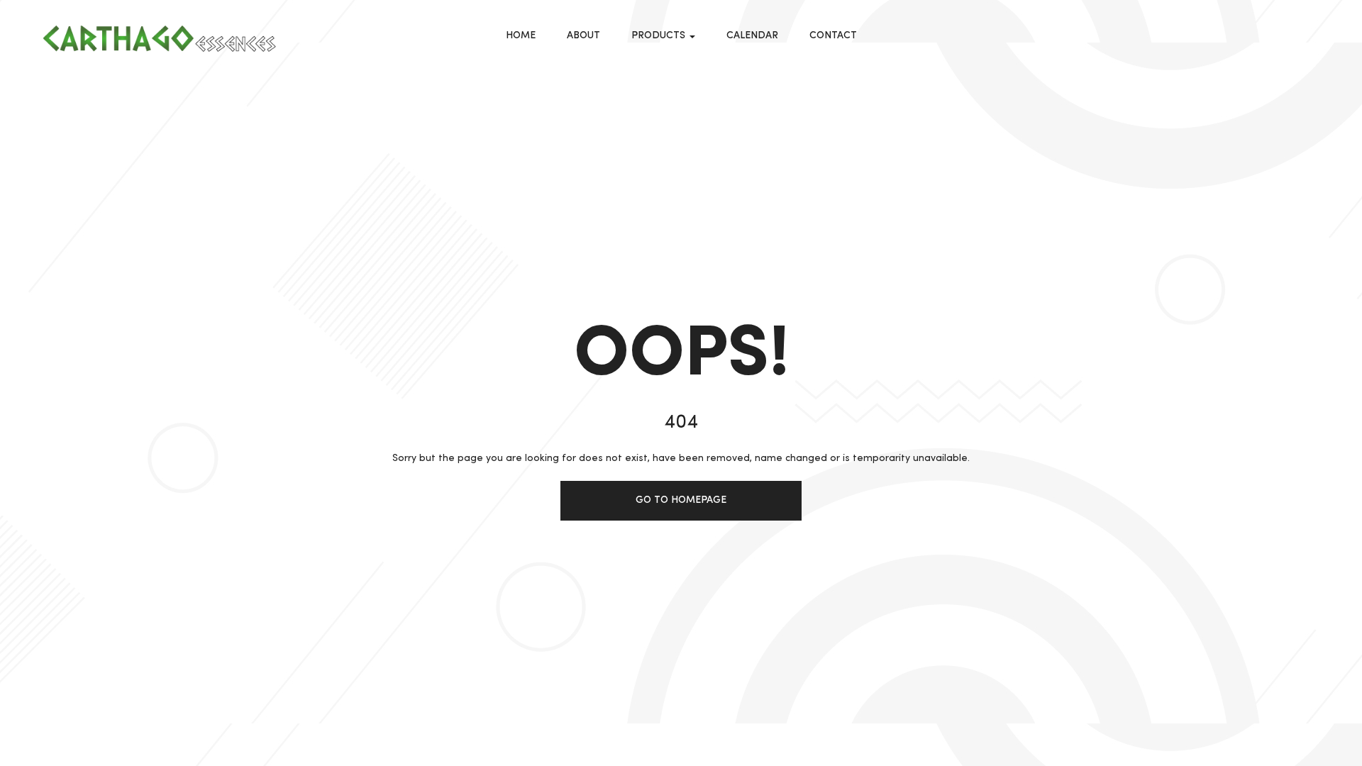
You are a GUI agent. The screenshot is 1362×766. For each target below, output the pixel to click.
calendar (752, 35)
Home (521, 35)
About (583, 35)
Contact (833, 35)
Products (659, 35)
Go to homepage (681, 500)
